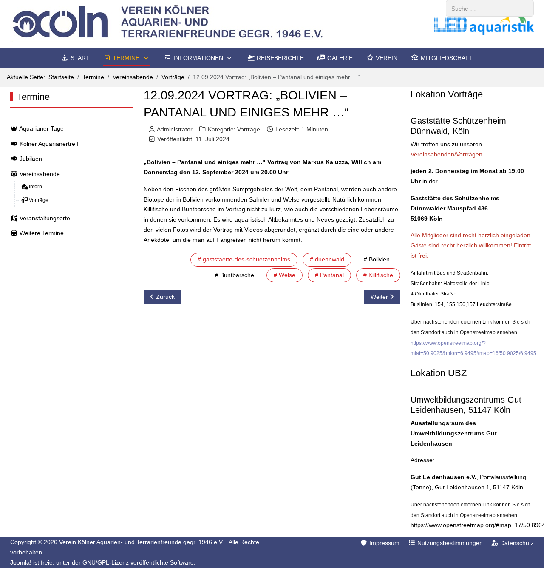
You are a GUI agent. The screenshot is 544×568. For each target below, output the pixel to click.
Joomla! (20, 562)
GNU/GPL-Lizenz (105, 562)
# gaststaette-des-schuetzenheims (244, 259)
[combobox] (490, 8)
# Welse (284, 275)
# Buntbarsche (234, 275)
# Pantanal (329, 275)
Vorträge (248, 129)
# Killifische (378, 275)
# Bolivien (377, 259)
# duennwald (327, 259)
